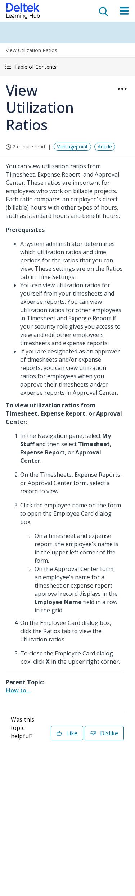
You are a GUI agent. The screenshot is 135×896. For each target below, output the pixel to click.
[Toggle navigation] (124, 10)
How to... (18, 690)
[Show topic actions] (122, 89)
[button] (67, 67)
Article (105, 146)
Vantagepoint (72, 146)
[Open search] (102, 10)
